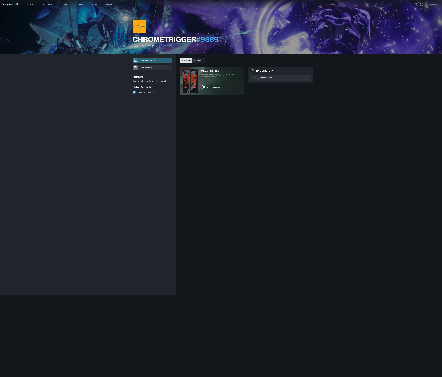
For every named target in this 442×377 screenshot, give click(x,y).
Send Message (146, 67)
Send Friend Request (148, 60)
